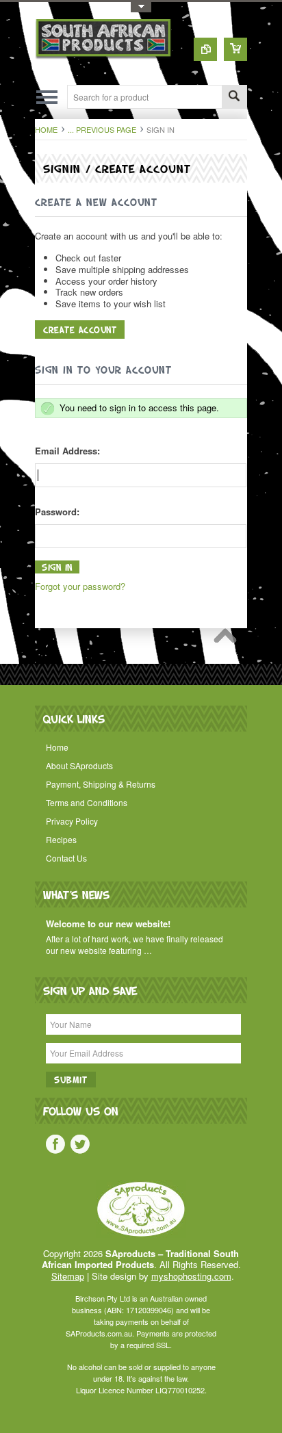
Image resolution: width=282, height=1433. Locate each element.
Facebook (55, 1144)
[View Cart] (235, 49)
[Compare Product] (205, 49)
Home (46, 129)
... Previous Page (102, 129)
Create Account (79, 329)
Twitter (80, 1144)
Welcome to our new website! (108, 924)
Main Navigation (47, 97)
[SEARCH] (234, 97)
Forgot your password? (80, 586)
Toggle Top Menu (141, 7)
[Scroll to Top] (229, 639)
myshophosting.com (191, 1275)
